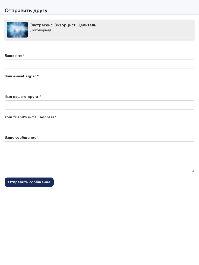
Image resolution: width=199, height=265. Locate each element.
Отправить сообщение (29, 182)
